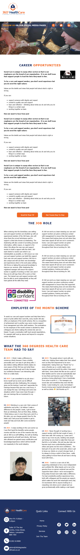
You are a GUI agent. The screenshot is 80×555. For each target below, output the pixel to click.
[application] (67, 75)
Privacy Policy (42, 526)
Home (42, 521)
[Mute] (73, 77)
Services (42, 531)
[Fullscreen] (74, 77)
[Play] (63, 77)
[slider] (67, 77)
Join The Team (42, 536)
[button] (68, 75)
